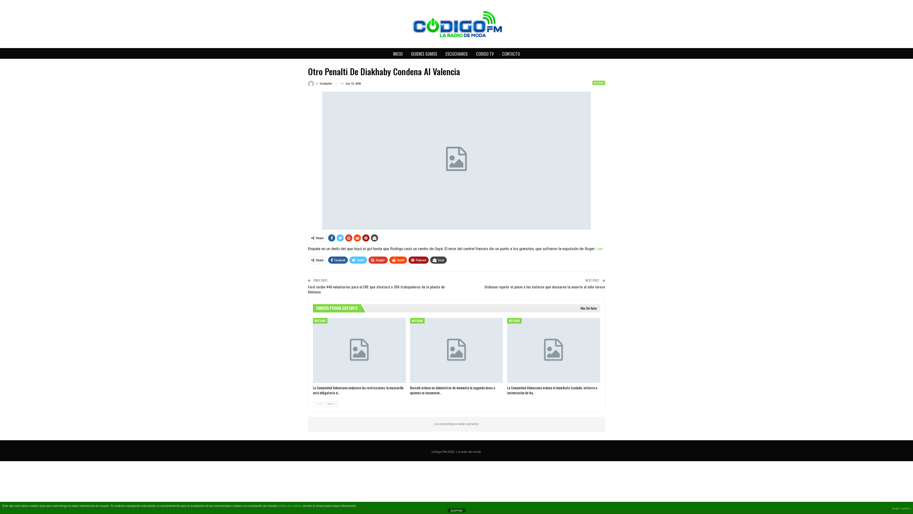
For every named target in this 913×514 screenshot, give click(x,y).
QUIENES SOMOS (424, 54)
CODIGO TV (485, 54)
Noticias (599, 82)
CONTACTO (511, 54)
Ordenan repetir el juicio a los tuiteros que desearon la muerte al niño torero (545, 286)
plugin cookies (901, 508)
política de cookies (290, 506)
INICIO (398, 54)
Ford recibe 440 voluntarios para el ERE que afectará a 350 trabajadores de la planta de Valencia (376, 289)
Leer (599, 249)
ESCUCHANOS (457, 54)
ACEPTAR (456, 510)
